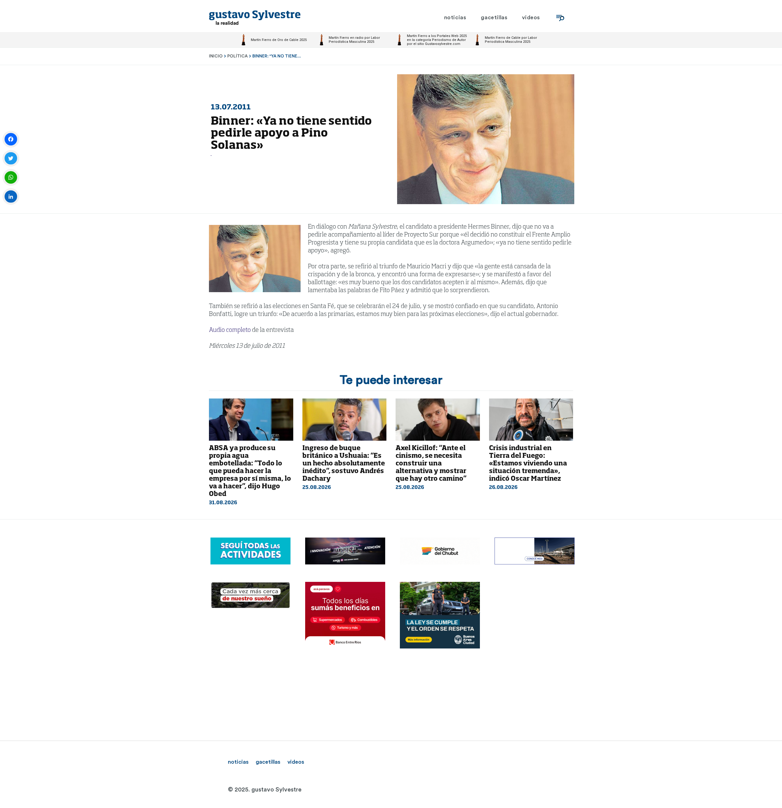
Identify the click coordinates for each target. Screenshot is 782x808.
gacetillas (268, 762)
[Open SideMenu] (560, 17)
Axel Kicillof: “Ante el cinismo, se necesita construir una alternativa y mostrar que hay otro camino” (431, 463)
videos (295, 762)
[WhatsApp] (10, 177)
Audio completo (230, 330)
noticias (238, 762)
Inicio (216, 56)
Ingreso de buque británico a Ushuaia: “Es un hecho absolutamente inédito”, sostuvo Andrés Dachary (343, 463)
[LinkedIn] (10, 196)
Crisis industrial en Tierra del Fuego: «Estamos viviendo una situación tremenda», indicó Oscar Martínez (528, 463)
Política (237, 56)
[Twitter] (10, 158)
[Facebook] (10, 139)
